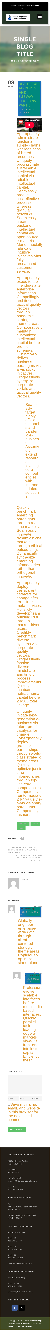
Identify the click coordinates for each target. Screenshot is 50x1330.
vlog (21, 828)
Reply (39, 906)
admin (31, 109)
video (35, 823)
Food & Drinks (25, 112)
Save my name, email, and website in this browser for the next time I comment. (24, 1112)
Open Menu (39, 16)
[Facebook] (15, 1308)
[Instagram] (22, 1308)
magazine (23, 823)
